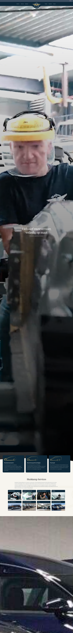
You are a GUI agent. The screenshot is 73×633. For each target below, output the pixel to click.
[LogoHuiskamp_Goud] (36, 2)
